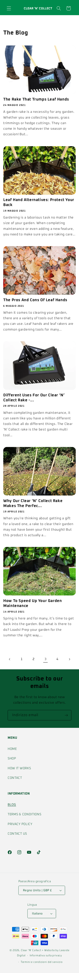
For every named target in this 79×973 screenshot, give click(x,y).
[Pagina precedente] (10, 659)
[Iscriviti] (66, 715)
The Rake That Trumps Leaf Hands (36, 99)
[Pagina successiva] (69, 659)
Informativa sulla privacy (46, 955)
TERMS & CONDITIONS (24, 814)
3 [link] (45, 659)
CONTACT (15, 777)
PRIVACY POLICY (20, 824)
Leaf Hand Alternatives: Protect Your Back (38, 202)
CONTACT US (17, 833)
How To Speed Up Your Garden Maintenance (32, 603)
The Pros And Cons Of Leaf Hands (35, 300)
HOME (12, 748)
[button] (9, 8)
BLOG (12, 804)
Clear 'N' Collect (31, 950)
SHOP (12, 758)
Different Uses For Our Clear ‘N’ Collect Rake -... (34, 397)
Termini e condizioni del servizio (42, 962)
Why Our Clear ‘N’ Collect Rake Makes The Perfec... (33, 503)
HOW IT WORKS (19, 768)
